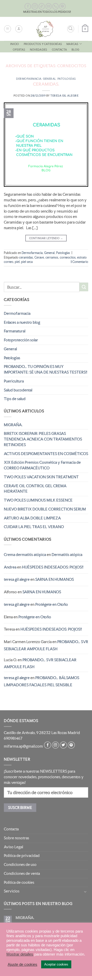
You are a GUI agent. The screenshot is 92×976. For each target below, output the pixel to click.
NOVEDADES (38, 49)
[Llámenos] (55, 6)
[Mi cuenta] (18, 28)
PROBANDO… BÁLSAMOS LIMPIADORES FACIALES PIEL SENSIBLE (41, 681)
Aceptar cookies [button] (56, 964)
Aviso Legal (13, 847)
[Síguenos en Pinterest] (62, 6)
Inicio (14, 43)
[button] (7, 28)
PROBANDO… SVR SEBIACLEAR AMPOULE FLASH (46, 645)
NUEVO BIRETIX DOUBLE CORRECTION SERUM (45, 509)
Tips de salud (15, 399)
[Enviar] (83, 287)
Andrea (10, 567)
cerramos (51, 257)
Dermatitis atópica (67, 554)
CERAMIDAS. (46, 84)
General (49, 78)
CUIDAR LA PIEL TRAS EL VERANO (34, 527)
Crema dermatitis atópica (25, 554)
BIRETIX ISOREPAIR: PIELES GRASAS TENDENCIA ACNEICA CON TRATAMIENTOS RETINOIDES (43, 439)
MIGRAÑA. (13, 425)
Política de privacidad (22, 855)
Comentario (79, 262)
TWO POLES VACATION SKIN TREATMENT (41, 477)
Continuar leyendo (46, 238)
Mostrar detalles (19, 954)
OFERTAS (19, 49)
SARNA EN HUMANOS (54, 579)
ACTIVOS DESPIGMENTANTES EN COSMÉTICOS (46, 453)
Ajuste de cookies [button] (22, 964)
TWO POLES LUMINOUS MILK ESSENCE (38, 500)
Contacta (59, 49)
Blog (75, 49)
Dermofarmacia (28, 78)
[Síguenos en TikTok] (42, 6)
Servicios (11, 891)
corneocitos (68, 257)
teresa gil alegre (64, 95)
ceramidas (26, 257)
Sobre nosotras (16, 838)
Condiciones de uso (20, 864)
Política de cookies (19, 882)
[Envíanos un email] (48, 6)
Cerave (39, 257)
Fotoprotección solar (21, 340)
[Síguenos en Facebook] (28, 6)
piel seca (27, 262)
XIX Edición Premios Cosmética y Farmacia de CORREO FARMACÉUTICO (42, 465)
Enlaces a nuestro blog (22, 322)
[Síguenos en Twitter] (63, 745)
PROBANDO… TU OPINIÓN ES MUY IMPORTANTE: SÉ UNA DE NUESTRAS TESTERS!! (45, 369)
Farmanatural (14, 331)
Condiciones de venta (22, 873)
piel (17, 262)
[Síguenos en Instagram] (35, 6)
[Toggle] (85, 891)
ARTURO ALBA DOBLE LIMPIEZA (32, 518)
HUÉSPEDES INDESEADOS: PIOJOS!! (52, 567)
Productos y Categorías (43, 43)
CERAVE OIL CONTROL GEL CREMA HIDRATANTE (35, 489)
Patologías (66, 78)
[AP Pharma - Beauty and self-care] (45, 29)
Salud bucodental (18, 390)
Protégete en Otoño (51, 604)
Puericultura (14, 381)
